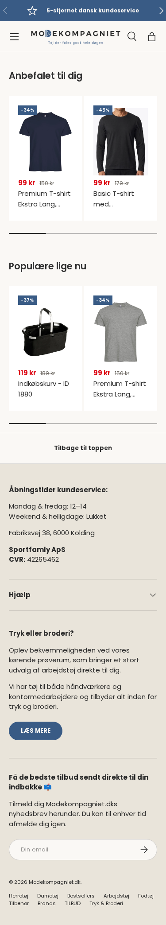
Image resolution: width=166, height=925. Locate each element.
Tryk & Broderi (106, 903)
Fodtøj (146, 895)
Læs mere (35, 731)
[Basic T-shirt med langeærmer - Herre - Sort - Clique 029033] (120, 141)
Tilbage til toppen (83, 448)
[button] (152, 37)
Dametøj (47, 895)
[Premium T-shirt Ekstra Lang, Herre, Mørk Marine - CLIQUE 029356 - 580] (45, 141)
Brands (47, 903)
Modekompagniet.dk (55, 882)
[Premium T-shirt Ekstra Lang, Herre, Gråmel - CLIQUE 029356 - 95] (120, 331)
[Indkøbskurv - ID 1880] (45, 331)
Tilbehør (19, 903)
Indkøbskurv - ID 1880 (43, 389)
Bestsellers (81, 895)
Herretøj (18, 895)
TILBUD (73, 903)
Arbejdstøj (116, 895)
